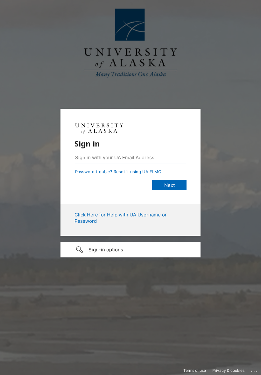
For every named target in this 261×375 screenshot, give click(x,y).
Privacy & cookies (228, 370)
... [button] (254, 369)
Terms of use (194, 370)
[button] (130, 249)
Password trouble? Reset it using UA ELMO (118, 171)
